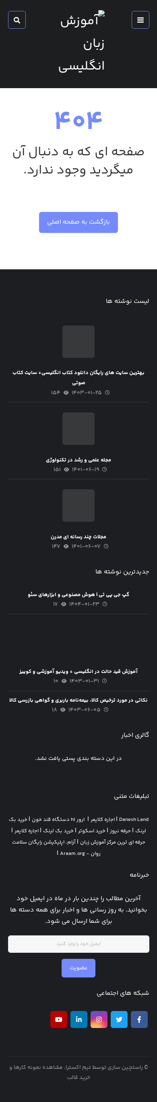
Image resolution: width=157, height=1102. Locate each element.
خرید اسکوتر (91, 831)
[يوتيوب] (58, 1019)
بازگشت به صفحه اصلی (78, 222)
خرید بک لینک (58, 831)
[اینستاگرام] (99, 1019)
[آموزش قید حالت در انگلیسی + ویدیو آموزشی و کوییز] (78, 640)
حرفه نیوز (120, 831)
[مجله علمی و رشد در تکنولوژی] (78, 428)
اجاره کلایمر (103, 820)
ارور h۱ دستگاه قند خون (58, 820)
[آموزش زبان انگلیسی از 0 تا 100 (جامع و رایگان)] (78, 44)
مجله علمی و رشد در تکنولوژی (78, 460)
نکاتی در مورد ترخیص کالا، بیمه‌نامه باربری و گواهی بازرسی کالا (78, 700)
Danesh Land (134, 820)
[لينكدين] (78, 1019)
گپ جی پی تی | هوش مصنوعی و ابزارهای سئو (78, 595)
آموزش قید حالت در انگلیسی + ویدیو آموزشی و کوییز (78, 672)
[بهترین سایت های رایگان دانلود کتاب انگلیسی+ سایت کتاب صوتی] (78, 342)
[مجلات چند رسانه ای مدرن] (78, 505)
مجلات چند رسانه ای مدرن (78, 537)
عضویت (78, 968)
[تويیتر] (119, 1019)
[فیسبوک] (139, 1019)
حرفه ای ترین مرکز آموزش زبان (112, 842)
